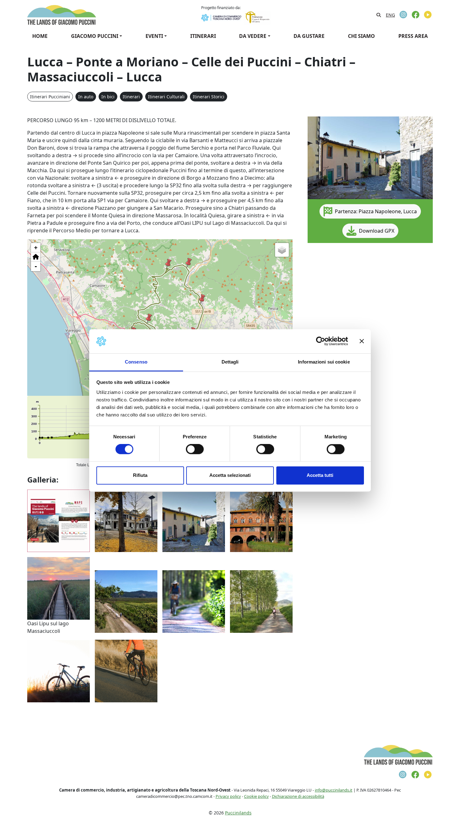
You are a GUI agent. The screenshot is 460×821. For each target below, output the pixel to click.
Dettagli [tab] (230, 361)
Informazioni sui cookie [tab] (324, 361)
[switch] (195, 449)
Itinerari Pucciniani (50, 97)
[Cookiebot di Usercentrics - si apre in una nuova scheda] (320, 341)
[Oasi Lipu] (58, 587)
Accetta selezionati (230, 475)
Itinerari (131, 97)
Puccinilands (238, 813)
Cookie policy (256, 796)
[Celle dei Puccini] (193, 520)
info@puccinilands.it (333, 790)
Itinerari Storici (208, 97)
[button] (202, 299)
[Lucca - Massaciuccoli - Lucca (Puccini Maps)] (126, 600)
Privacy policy (228, 796)
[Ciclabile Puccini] (261, 600)
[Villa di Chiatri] (261, 520)
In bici (108, 97)
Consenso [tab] (136, 361)
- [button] (36, 266)
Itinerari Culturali (166, 97)
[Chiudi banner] (362, 341)
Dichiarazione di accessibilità (298, 796)
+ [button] (36, 247)
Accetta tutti (320, 475)
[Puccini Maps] (58, 520)
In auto (85, 97)
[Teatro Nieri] (126, 520)
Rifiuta (140, 475)
